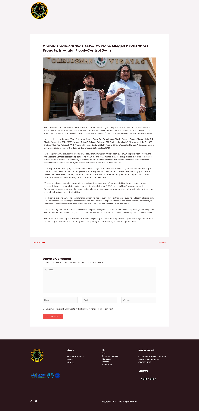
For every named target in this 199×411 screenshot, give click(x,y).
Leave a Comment (50, 55)
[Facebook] (31, 401)
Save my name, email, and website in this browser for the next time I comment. (79, 309)
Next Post (163, 242)
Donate (150, 10)
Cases (108, 10)
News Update (65, 55)
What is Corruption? (75, 356)
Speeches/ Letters (122, 10)
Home (99, 10)
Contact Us (162, 10)
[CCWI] (39, 10)
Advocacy (70, 362)
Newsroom (138, 10)
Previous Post (38, 242)
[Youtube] (36, 401)
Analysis (69, 359)
